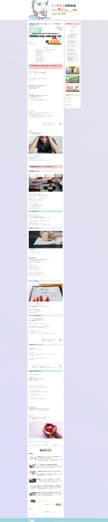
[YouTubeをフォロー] (45, 450)
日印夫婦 (48, 441)
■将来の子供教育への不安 (40, 61)
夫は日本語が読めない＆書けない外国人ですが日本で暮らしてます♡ (46, 49)
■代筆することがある (39, 55)
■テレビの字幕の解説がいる (40, 58)
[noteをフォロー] (46, 450)
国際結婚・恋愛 (31, 441)
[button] (56, 445)
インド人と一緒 (73, 33)
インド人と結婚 (36, 441)
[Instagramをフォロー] (43, 450)
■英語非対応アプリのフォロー (41, 59)
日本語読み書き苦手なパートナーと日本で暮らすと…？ (44, 51)
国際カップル (41, 441)
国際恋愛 (45, 441)
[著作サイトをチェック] (41, 450)
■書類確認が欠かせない (40, 52)
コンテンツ (44, 47)
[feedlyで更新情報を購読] (48, 450)
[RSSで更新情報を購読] (50, 450)
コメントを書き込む (45, 511)
